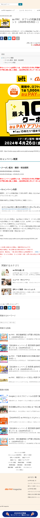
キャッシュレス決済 (20, 452)
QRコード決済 (27, 455)
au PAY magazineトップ (7, 10)
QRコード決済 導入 (15, 457)
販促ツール (13, 460)
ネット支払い (19, 469)
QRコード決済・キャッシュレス (24, 289)
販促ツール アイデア (24, 460)
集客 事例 (10, 467)
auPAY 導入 (18, 467)
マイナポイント (28, 467)
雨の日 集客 (28, 465)
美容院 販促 (12, 465)
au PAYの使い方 (18, 270)
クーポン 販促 (12, 462)
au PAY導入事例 (32, 489)
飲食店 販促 (21, 462)
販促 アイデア (26, 457)
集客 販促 (19, 465)
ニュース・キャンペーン (25, 10)
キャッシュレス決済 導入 (15, 455)
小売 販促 (28, 462)
